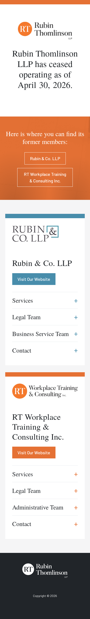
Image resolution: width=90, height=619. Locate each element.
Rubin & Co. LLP (45, 158)
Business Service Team (45, 333)
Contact (45, 523)
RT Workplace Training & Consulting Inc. (45, 177)
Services (45, 473)
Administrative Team (45, 507)
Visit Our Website (33, 452)
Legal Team (45, 490)
